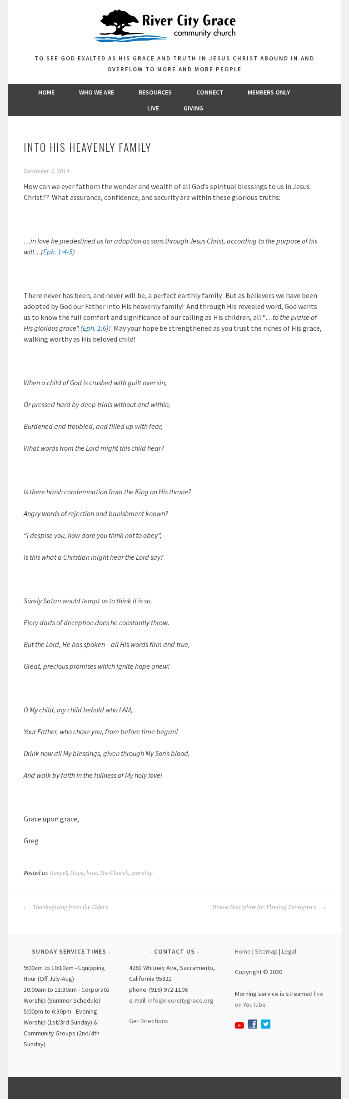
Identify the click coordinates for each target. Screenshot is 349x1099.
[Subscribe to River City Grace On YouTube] (239, 1026)
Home (46, 92)
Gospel (58, 873)
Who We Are (96, 92)
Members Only (269, 92)
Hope (77, 873)
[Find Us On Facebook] (252, 1026)
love (91, 873)
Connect (210, 92)
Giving (193, 108)
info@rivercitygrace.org (181, 1000)
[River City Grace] (174, 47)
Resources (155, 92)
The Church (114, 873)
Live (153, 108)
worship (142, 873)
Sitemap (266, 951)
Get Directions (148, 1021)
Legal (289, 951)
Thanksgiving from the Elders (69, 907)
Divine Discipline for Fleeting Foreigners (265, 907)
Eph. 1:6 (94, 328)
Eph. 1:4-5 (58, 251)
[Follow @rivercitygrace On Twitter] (265, 1026)
